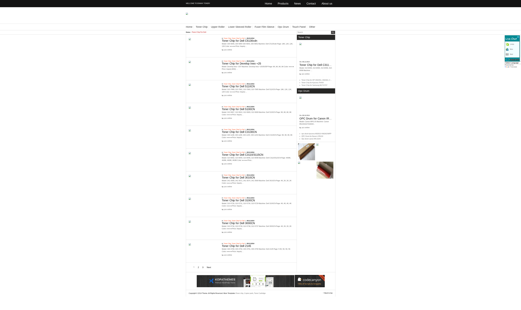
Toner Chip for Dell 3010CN (238, 177)
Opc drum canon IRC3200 (311, 139)
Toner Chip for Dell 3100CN (238, 200)
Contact (311, 3)
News (297, 3)
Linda (512, 44)
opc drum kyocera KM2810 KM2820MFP (316, 134)
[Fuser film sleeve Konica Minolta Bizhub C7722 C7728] (306, 151)
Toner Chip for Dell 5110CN (238, 86)
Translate (513, 67)
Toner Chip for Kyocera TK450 (312, 83)
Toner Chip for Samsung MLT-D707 (314, 85)
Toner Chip (202, 27)
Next (209, 267)
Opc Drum (283, 27)
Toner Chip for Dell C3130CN (239, 131)
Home (268, 3)
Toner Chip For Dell (238, 38)
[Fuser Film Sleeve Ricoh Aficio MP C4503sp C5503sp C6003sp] (306, 170)
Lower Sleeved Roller (239, 27)
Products (283, 3)
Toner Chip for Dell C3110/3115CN (242, 154)
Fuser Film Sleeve (264, 27)
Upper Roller (218, 27)
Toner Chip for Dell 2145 (236, 245)
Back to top (328, 293)
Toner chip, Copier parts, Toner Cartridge (251, 293)
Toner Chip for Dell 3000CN (238, 223)
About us (327, 3)
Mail (511, 54)
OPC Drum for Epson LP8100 (312, 136)
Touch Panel (299, 27)
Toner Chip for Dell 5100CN (238, 109)
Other (312, 27)
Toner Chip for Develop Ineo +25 (241, 63)
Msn (511, 49)
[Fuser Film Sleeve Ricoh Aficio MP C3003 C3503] (324, 151)
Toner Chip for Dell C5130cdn (239, 40)
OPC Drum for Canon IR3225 (317, 118)
